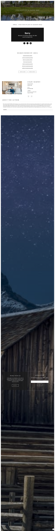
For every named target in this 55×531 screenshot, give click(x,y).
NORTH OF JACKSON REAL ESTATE (27, 68)
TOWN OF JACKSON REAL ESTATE (27, 57)
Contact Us (15, 385)
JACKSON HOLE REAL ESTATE (27, 55)
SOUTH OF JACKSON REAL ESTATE (27, 66)
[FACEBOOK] (28, 96)
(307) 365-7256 (30, 85)
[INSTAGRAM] (32, 96)
